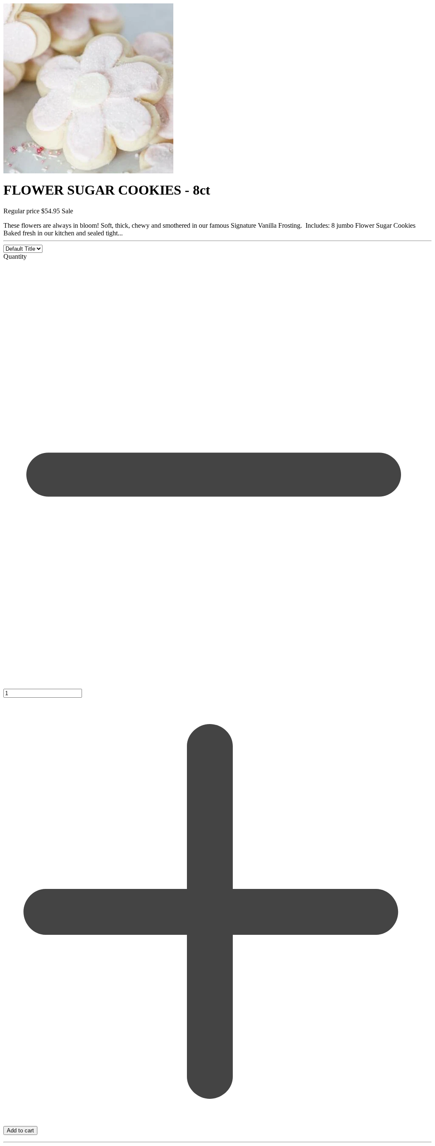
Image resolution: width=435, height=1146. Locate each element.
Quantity (15, 256)
